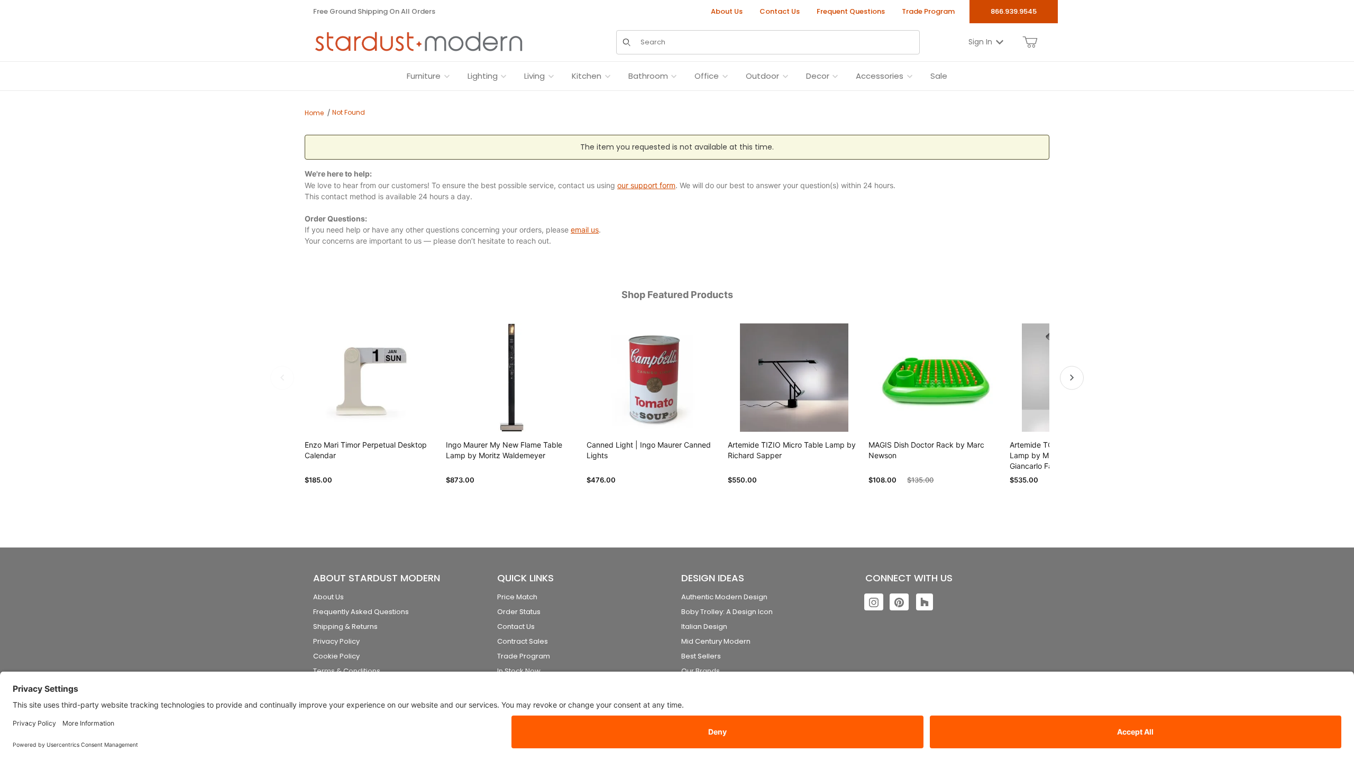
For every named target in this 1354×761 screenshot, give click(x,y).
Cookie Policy (336, 656)
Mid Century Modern (716, 641)
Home (314, 112)
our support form (646, 185)
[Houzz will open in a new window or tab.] (924, 601)
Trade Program (928, 11)
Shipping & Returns (345, 626)
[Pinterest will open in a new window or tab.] (899, 601)
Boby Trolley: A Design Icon (727, 612)
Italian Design (704, 626)
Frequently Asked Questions (361, 612)
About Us (727, 11)
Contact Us (780, 11)
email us (585, 229)
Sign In (980, 41)
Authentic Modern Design (724, 597)
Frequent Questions (851, 11)
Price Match (517, 597)
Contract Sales (522, 641)
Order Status (519, 612)
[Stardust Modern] (419, 41)
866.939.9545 (1014, 11)
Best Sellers (701, 656)
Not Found (348, 112)
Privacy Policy (336, 641)
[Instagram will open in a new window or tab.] (873, 601)
